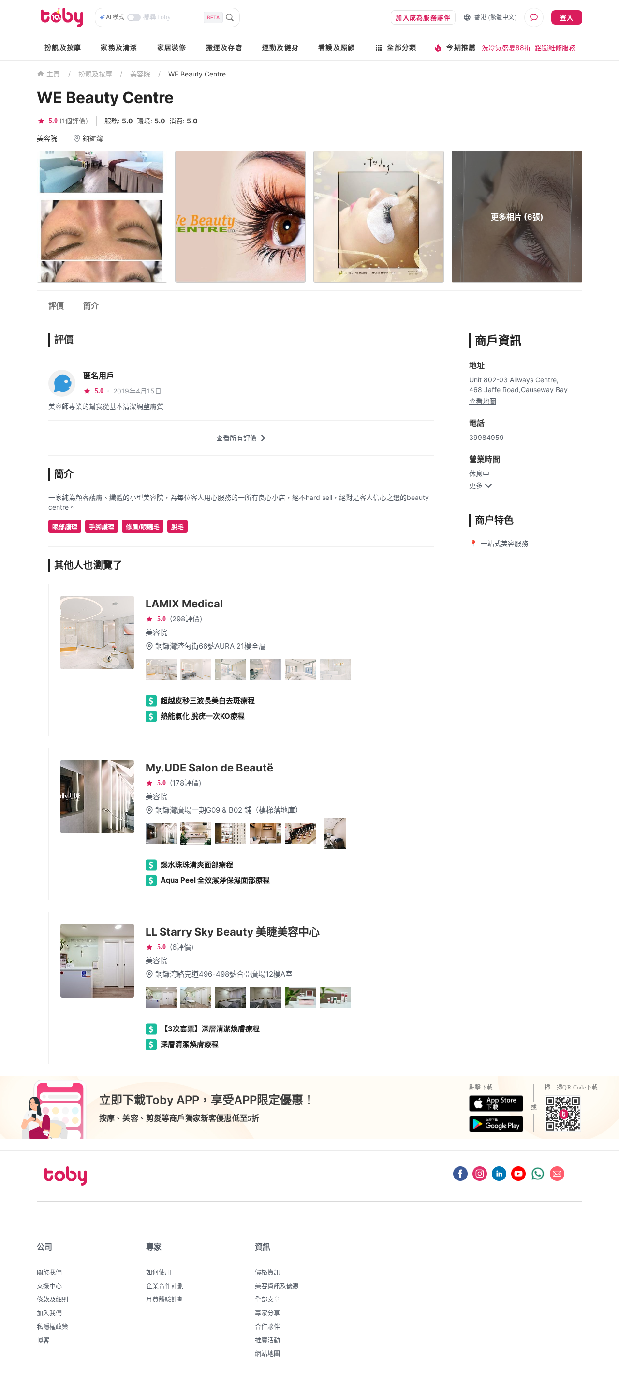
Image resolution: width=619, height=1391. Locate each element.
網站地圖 (267, 1353)
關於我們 (49, 1272)
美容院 (140, 74)
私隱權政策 (52, 1326)
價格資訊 (267, 1272)
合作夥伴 (267, 1326)
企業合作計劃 (165, 1285)
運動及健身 (280, 47)
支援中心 (49, 1285)
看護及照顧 (336, 47)
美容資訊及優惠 (277, 1285)
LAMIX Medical (184, 603)
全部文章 (267, 1299)
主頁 (53, 74)
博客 (43, 1340)
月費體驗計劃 (165, 1299)
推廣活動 (267, 1340)
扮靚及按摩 (62, 47)
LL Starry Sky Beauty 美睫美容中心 (233, 931)
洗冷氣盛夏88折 (506, 48)
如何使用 (158, 1272)
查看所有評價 (236, 438)
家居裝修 (172, 47)
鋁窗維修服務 (555, 48)
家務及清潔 (119, 47)
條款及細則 (52, 1299)
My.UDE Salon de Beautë (209, 767)
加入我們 (49, 1312)
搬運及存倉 (224, 47)
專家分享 (267, 1312)
